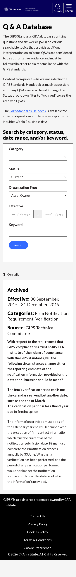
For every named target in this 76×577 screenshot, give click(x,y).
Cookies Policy (37, 532)
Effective (16, 206)
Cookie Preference (37, 548)
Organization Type (23, 187)
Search (18, 245)
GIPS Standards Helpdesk (27, 111)
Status (14, 169)
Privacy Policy (38, 524)
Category (16, 149)
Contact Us (38, 516)
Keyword (16, 225)
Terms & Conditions (37, 540)
